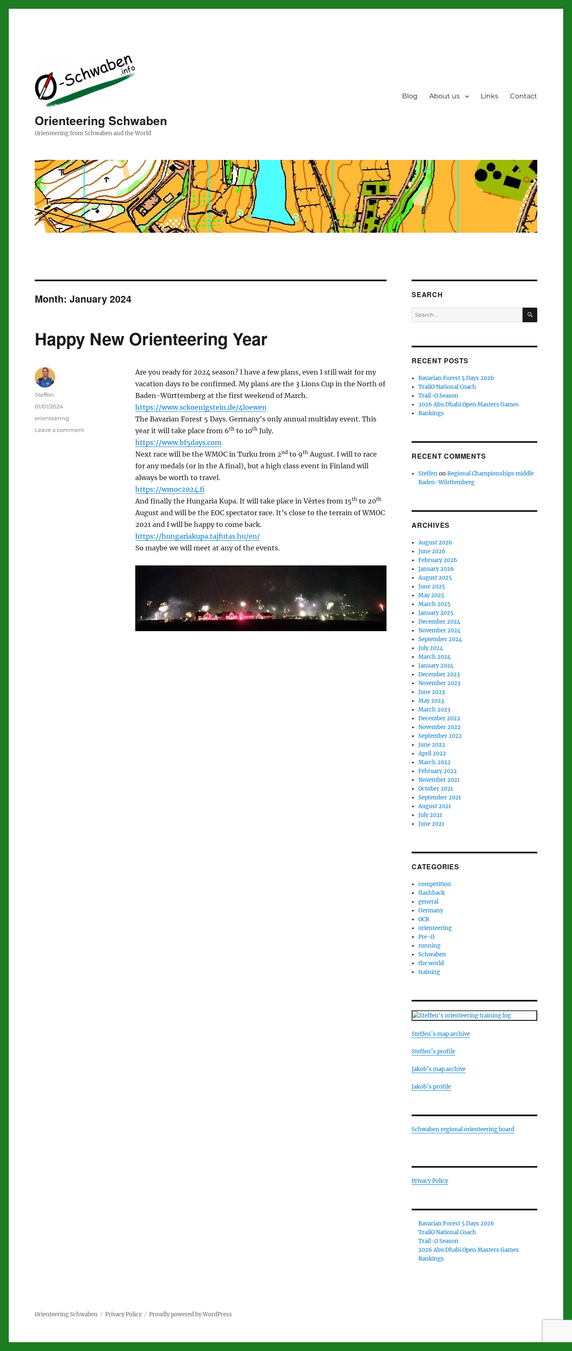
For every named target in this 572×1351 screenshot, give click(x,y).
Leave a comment (59, 429)
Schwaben (432, 954)
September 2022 (440, 736)
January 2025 (435, 612)
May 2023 (431, 700)
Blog (409, 96)
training (429, 972)
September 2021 (439, 797)
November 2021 (439, 779)
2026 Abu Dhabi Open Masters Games (468, 404)
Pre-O (426, 936)
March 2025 (434, 604)
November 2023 (439, 683)
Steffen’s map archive (441, 1034)
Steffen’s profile (433, 1051)
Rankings (431, 413)
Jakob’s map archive (439, 1069)
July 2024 (430, 648)
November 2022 (439, 727)
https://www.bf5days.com (178, 442)
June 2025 (431, 586)
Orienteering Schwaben (101, 120)
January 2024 (435, 665)
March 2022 (434, 762)
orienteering (52, 418)
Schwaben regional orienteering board (463, 1129)
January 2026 (436, 569)
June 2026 (432, 551)
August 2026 (435, 542)
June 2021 (431, 823)
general (428, 901)
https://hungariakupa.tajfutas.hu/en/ (197, 536)
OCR (423, 919)
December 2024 (439, 621)
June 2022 (431, 744)
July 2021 (430, 815)
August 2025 (435, 577)
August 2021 (434, 806)
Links (489, 96)
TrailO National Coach (447, 386)
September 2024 (440, 639)
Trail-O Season (438, 395)
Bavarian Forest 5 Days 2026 (456, 378)
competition (434, 884)
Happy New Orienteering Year (151, 338)
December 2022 (439, 718)
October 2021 (435, 788)
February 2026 (437, 560)
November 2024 (439, 630)
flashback (431, 892)
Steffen (44, 394)
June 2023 (431, 692)
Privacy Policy (430, 1180)
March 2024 (434, 656)
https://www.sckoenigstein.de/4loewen (201, 407)
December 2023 (439, 674)
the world (431, 963)
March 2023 (434, 709)
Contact (523, 96)
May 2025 (431, 595)
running (429, 945)
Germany (430, 910)
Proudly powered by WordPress (190, 1314)
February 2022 (437, 771)
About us (444, 96)
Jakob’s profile (431, 1086)
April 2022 (432, 753)
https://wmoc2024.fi (170, 489)
